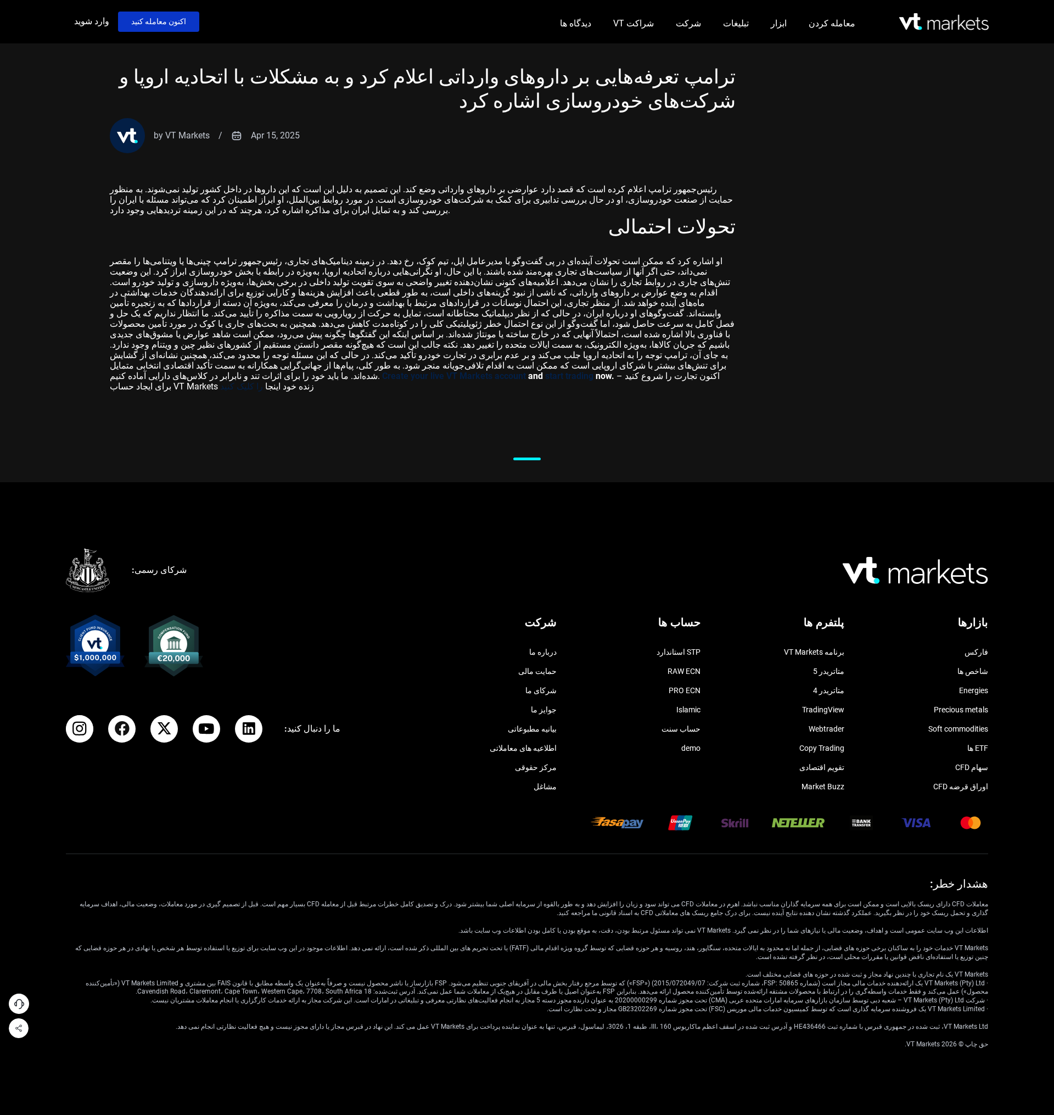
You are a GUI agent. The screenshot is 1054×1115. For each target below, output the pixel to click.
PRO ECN (684, 690)
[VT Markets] (944, 22)
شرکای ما (541, 690)
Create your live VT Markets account (454, 376)
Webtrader (826, 728)
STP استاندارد (678, 652)
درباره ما (543, 652)
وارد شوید (91, 21)
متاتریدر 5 (828, 671)
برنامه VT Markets (814, 652)
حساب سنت (680, 728)
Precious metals (961, 709)
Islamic (688, 709)
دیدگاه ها (575, 23)
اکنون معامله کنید (158, 21)
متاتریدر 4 (828, 690)
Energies (973, 690)
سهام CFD (971, 767)
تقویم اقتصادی (821, 767)
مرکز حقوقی (536, 767)
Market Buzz (822, 786)
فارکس (976, 652)
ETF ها (977, 748)
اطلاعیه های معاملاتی (523, 748)
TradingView (823, 709)
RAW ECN (684, 671)
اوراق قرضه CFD (960, 786)
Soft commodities (958, 728)
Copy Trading (821, 748)
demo (690, 748)
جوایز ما (544, 709)
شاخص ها (972, 671)
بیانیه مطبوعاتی (532, 728)
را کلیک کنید (242, 386)
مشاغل (545, 786)
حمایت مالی (537, 671)
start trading (569, 376)
